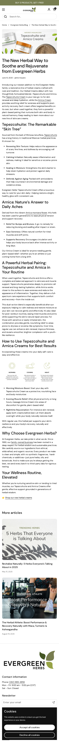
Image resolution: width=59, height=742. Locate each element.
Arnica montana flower (36, 212)
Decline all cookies (29, 735)
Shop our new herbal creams (18, 497)
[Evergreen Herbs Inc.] (29, 9)
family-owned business (22, 442)
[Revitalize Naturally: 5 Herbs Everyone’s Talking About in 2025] (29, 539)
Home (4, 25)
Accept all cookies (29, 727)
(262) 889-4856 (17, 682)
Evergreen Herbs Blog (19, 25)
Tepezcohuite (50, 135)
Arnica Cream (44, 100)
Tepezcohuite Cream (16, 97)
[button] (54, 9)
